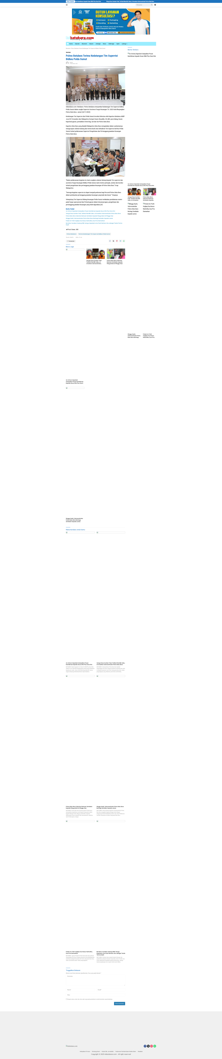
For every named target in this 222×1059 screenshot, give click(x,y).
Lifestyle (98, 44)
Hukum (91, 44)
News (104, 44)
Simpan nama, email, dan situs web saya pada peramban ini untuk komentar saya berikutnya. (90, 999)
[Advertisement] (88, 1027)
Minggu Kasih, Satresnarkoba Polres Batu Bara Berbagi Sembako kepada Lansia (89, 218)
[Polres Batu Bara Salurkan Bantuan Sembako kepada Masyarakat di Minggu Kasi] (116, 254)
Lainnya (124, 44)
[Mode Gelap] (155, 4)
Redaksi (71, 62)
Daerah (77, 44)
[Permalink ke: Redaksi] (67, 63)
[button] (151, 4)
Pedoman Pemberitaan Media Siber (126, 1051)
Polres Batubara (71, 234)
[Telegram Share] (120, 241)
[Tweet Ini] (113, 241)
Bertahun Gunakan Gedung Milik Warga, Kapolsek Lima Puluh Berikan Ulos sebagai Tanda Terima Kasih (94, 224)
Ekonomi (84, 44)
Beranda (68, 48)
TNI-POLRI (68, 52)
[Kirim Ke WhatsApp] (124, 241)
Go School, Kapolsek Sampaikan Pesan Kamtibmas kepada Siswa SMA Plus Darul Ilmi (90, 211)
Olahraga (111, 44)
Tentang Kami (96, 1051)
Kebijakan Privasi (85, 1051)
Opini (117, 44)
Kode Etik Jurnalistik (108, 1051)
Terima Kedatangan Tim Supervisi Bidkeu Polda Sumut (94, 234)
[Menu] (67, 4)
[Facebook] (145, 1046)
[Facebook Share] (110, 241)
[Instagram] (151, 1046)
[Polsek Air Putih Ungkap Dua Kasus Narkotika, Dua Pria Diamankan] (80, 885)
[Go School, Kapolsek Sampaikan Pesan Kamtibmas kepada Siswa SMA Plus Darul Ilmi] (75, 313)
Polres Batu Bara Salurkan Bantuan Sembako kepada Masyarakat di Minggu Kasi (130, 1)
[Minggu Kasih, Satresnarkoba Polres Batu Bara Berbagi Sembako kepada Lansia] (75, 452)
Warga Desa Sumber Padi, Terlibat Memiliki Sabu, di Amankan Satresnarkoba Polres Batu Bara (80, 1)
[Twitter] (148, 1046)
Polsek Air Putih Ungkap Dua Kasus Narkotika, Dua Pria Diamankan (85, 221)
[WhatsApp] (154, 1046)
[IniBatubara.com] (81, 38)
